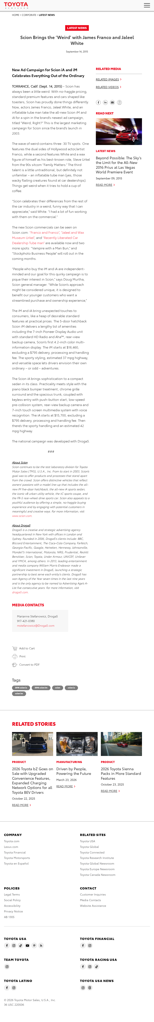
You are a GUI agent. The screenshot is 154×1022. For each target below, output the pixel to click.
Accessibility (12, 906)
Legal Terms (12, 894)
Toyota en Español (16, 863)
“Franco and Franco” (44, 232)
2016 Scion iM (41, 687)
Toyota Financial (15, 852)
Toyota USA (87, 841)
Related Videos (107, 87)
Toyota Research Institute (97, 858)
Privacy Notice (13, 911)
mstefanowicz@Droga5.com (35, 625)
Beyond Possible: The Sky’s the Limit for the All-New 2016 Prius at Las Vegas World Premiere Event (119, 164)
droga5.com (20, 592)
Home (15, 14)
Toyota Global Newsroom (97, 863)
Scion (57, 687)
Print (22, 656)
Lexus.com (11, 847)
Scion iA (71, 687)
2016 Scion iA (21, 687)
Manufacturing (69, 762)
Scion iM (19, 693)
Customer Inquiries (93, 894)
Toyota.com (11, 841)
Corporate (29, 14)
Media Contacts (90, 900)
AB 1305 (9, 917)
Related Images (107, 79)
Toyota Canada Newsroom (98, 875)
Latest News (47, 14)
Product (19, 762)
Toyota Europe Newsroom (97, 869)
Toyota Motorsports (17, 858)
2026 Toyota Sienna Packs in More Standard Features (121, 773)
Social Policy (12, 900)
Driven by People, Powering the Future (73, 771)
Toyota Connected (92, 852)
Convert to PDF (29, 664)
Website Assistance (93, 906)
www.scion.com (21, 516)
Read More (104, 185)
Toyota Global (89, 847)
